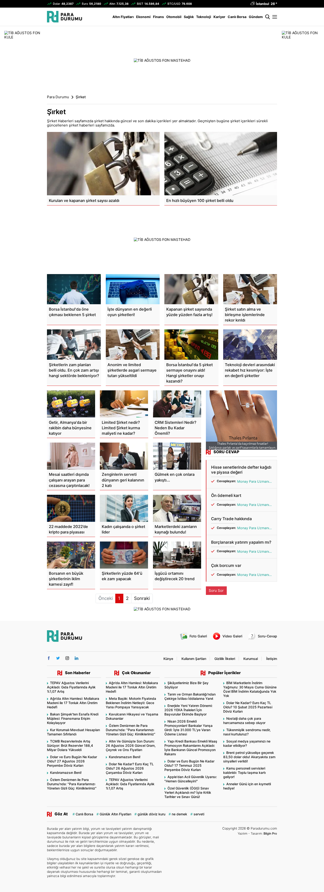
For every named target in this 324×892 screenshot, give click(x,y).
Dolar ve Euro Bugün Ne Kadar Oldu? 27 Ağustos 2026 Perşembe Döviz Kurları (72, 761)
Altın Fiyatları (123, 17)
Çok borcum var (226, 565)
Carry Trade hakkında (231, 518)
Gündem (256, 17)
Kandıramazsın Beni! (66, 773)
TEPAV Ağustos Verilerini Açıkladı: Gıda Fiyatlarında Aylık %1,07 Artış (71, 687)
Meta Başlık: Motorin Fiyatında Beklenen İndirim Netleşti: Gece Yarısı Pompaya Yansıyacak (131, 702)
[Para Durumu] (64, 17)
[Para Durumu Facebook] (49, 658)
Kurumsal (250, 659)
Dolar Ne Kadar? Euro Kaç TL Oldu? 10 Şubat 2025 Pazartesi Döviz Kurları (247, 707)
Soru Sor (216, 590)
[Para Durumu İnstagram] (67, 658)
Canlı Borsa (237, 17)
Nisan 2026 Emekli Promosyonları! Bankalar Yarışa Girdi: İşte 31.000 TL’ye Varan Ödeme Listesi (188, 727)
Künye (168, 659)
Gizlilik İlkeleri (224, 659)
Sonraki (142, 598)
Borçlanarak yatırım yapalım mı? (241, 542)
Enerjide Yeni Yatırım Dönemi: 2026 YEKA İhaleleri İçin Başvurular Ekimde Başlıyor (188, 710)
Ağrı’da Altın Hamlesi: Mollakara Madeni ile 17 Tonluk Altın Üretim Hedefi (73, 702)
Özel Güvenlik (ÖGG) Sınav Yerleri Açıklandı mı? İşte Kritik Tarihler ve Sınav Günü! (187, 792)
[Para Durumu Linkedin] (76, 658)
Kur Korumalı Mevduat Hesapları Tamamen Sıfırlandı (73, 732)
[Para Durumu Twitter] (58, 658)
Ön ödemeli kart (226, 495)
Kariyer (219, 17)
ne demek (179, 814)
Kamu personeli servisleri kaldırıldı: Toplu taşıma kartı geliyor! (244, 772)
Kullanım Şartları (193, 659)
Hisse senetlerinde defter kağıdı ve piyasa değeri (241, 469)
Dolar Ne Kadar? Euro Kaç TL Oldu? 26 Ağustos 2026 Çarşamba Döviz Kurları (130, 768)
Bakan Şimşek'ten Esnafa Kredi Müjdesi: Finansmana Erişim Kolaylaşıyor (72, 718)
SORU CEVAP (226, 452)
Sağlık (189, 17)
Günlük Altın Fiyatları (115, 814)
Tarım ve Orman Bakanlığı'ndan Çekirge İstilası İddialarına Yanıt (190, 696)
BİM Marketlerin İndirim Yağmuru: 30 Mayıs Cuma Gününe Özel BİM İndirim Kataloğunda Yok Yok (250, 689)
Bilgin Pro (270, 833)
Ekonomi (143, 17)
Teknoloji (203, 17)
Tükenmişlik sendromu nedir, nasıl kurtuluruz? (247, 732)
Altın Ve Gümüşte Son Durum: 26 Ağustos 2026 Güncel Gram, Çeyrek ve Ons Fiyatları (131, 745)
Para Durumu (58, 97)
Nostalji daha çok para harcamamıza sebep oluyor (244, 720)
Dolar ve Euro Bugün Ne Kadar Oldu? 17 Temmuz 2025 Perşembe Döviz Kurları (189, 765)
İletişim (271, 659)
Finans (158, 17)
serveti (199, 814)
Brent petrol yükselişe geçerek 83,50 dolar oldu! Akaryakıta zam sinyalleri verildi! (249, 757)
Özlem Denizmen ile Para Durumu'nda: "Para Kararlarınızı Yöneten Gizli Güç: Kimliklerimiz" (72, 784)
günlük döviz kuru (151, 814)
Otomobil (173, 17)
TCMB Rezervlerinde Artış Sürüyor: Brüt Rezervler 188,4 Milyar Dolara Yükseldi (70, 745)
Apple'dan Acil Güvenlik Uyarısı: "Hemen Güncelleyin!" (190, 779)
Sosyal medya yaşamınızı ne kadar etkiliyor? (246, 743)
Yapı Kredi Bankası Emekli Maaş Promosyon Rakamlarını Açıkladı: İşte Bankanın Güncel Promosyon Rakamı (190, 747)
